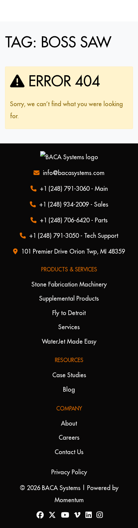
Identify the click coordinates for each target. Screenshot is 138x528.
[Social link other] (76, 515)
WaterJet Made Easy (69, 341)
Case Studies (69, 375)
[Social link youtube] (64, 515)
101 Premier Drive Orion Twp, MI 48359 (73, 251)
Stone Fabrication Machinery (69, 284)
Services (69, 327)
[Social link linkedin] (87, 515)
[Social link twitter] (52, 515)
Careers (69, 437)
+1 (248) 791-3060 (64, 188)
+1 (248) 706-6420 (64, 220)
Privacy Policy (69, 472)
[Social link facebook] (39, 515)
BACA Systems (61, 488)
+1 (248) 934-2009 (64, 204)
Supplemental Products (69, 298)
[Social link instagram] (99, 515)
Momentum (69, 500)
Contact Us (69, 452)
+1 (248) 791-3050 (54, 235)
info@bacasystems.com (74, 173)
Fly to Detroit (69, 313)
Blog (69, 389)
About (69, 423)
